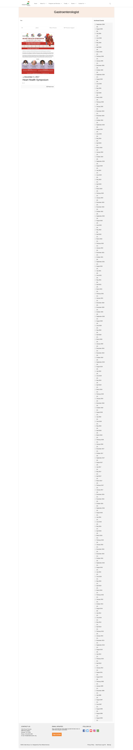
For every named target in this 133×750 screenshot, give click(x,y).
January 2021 (99, 298)
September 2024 (100, 124)
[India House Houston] (26, 3)
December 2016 (100, 494)
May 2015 (98, 581)
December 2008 (100, 690)
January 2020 (99, 343)
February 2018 (100, 439)
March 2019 (99, 389)
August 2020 (99, 321)
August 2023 (99, 165)
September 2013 (100, 645)
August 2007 (99, 699)
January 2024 (99, 152)
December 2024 (100, 111)
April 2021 (98, 284)
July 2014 (98, 613)
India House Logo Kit (101, 744)
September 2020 (100, 316)
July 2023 (98, 170)
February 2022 (100, 243)
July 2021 (98, 270)
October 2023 (99, 156)
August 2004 (99, 718)
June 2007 (99, 704)
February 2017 (100, 485)
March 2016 (99, 535)
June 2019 (99, 375)
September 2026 (100, 24)
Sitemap (109, 744)
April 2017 (98, 476)
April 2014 (98, 626)
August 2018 (99, 412)
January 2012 (99, 667)
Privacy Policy (91, 744)
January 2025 (99, 106)
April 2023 (98, 184)
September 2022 (100, 216)
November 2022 (100, 207)
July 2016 (98, 517)
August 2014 (99, 608)
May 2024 (98, 138)
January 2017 (99, 489)
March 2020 (99, 339)
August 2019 (99, 366)
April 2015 (98, 585)
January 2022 (99, 248)
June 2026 (99, 38)
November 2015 (100, 553)
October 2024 (99, 120)
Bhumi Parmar (53, 27)
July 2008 (98, 695)
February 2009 (100, 681)
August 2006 (99, 708)
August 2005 (99, 713)
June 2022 (99, 225)
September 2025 (100, 74)
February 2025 (100, 102)
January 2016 (99, 544)
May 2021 (98, 280)
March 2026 (99, 51)
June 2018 (99, 421)
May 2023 (98, 179)
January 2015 (99, 599)
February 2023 (100, 193)
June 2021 (99, 275)
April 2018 (98, 430)
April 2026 (98, 47)
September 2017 (100, 457)
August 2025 (99, 79)
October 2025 (99, 70)
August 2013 (99, 649)
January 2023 (99, 197)
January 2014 (99, 635)
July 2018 (98, 416)
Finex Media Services (44, 744)
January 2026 (99, 60)
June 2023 (99, 175)
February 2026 (100, 56)
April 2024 (98, 143)
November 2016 (100, 499)
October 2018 (99, 407)
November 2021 (100, 252)
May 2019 (98, 380)
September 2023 (100, 161)
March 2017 (99, 480)
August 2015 (99, 567)
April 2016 (98, 531)
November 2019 (100, 353)
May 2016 (98, 526)
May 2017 (98, 471)
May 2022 (98, 229)
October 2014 (99, 604)
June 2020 (99, 325)
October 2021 (99, 257)
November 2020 (100, 307)
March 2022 (99, 238)
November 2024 (100, 115)
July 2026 (98, 33)
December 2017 (100, 448)
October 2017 (99, 453)
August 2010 (99, 677)
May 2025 (98, 88)
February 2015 (100, 594)
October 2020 (99, 311)
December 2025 (100, 65)
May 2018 (98, 426)
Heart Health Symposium (35, 80)
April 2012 (98, 663)
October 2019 (99, 357)
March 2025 (99, 97)
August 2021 (99, 266)
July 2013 (98, 654)
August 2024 (99, 129)
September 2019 (100, 362)
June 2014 (99, 617)
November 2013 (100, 640)
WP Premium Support (69, 27)
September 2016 (100, 508)
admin (37, 27)
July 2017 (98, 467)
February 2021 (100, 293)
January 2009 (99, 686)
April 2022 (98, 234)
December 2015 (100, 549)
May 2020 (98, 330)
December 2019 (100, 348)
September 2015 (100, 562)
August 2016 (99, 512)
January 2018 (99, 444)
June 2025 (99, 83)
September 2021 (100, 261)
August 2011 (99, 672)
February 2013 (100, 658)
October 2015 (99, 558)
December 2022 (100, 202)
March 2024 (99, 147)
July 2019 (98, 371)
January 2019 (99, 398)
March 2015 (99, 590)
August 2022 (99, 220)
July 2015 (98, 572)
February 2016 (100, 540)
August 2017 (99, 462)
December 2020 (100, 302)
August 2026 (99, 29)
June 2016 (99, 521)
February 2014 (100, 631)
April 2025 (98, 92)
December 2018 (100, 403)
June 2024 (99, 134)
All (22, 27)
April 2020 (98, 334)
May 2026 (98, 42)
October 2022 (99, 211)
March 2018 (99, 435)
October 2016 (99, 503)
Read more (51, 86)
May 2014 (98, 622)
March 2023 (99, 188)
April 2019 (98, 384)
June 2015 (99, 576)
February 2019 (100, 394)
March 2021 (99, 289)
